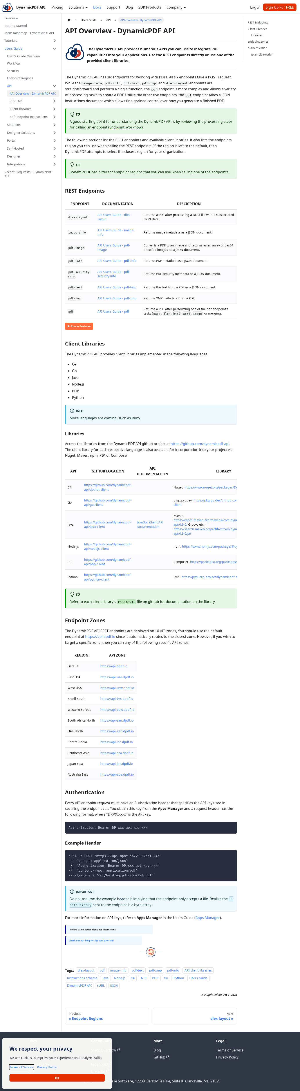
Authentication (257, 48)
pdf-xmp (155, 970)
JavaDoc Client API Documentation (150, 524)
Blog (129, 7)
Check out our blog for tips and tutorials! (91, 940)
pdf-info (173, 970)
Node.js (119, 978)
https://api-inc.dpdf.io (116, 742)
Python (178, 978)
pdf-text (138, 970)
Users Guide (198, 978)
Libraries (256, 35)
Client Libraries (257, 29)
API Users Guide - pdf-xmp (117, 298)
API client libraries (198, 970)
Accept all (57, 1077)
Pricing (57, 7)
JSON (114, 985)
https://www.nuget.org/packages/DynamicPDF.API (221, 487)
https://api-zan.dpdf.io (117, 720)
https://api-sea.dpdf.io (116, 753)
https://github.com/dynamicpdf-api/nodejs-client (108, 546)
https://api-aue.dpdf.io (117, 774)
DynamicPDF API (79, 985)
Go (166, 978)
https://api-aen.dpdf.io (117, 731)
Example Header (262, 54)
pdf (102, 970)
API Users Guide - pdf (113, 311)
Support (113, 7)
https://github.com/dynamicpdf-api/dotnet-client (108, 487)
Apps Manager (207, 917)
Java (105, 978)
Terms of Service (230, 1050)
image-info (118, 970)
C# (133, 978)
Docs (97, 7)
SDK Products (149, 7)
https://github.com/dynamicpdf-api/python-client (108, 577)
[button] (30, 40)
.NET (143, 978)
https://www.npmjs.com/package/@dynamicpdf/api (220, 546)
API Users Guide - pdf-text (117, 287)
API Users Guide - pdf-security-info (114, 274)
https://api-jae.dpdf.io (116, 764)
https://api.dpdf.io (100, 636)
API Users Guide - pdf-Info (117, 261)
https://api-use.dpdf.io (117, 677)
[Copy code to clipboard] (231, 827)
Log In (255, 7)
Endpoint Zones (258, 41)
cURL (101, 985)
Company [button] (174, 7)
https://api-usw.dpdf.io (117, 688)
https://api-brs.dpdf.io (116, 699)
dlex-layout (86, 970)
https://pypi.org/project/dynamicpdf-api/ (211, 577)
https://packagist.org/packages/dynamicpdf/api (225, 562)
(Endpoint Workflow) (125, 127)
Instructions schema (82, 978)
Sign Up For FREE (280, 7)
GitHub (159, 1057)
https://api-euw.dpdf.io (117, 709)
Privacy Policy (227, 1057)
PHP (155, 978)
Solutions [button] (76, 7)
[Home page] (69, 20)
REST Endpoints (258, 22)
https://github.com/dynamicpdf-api (200, 443)
